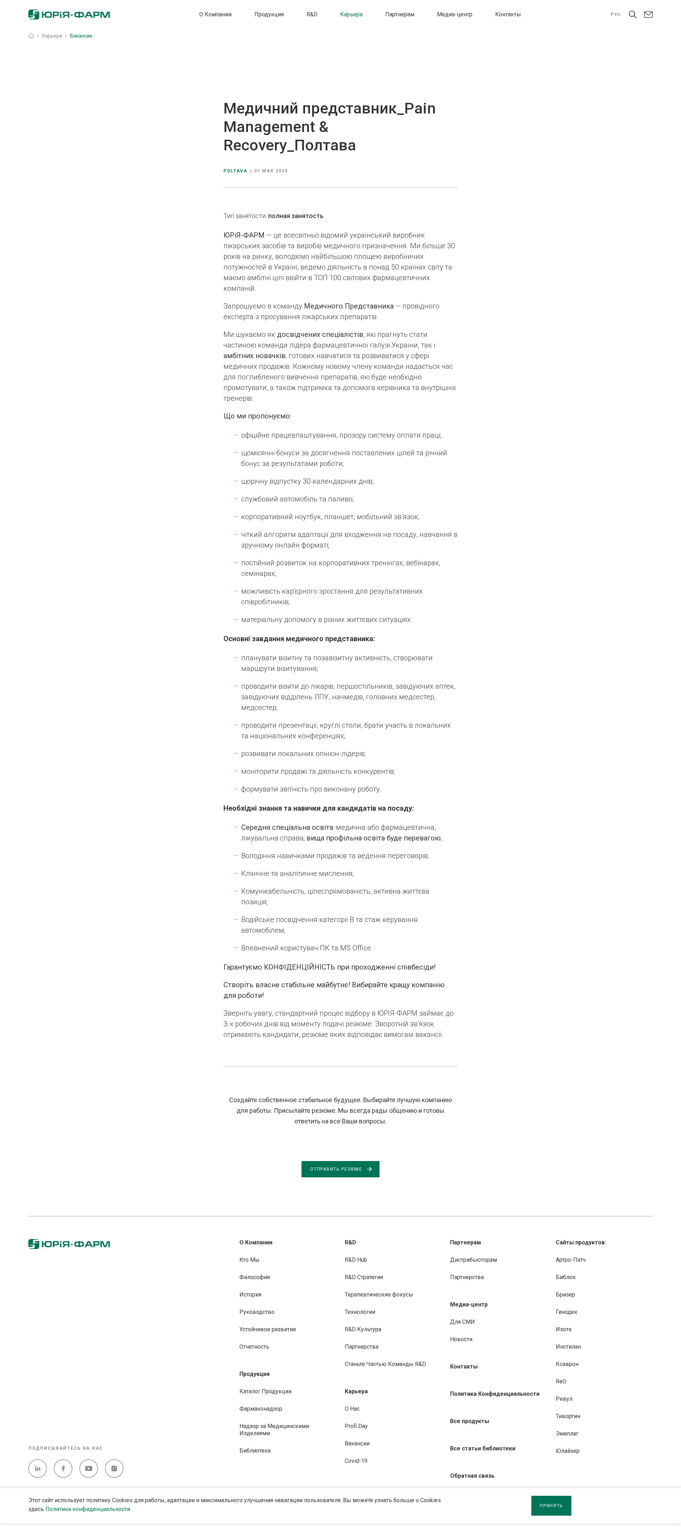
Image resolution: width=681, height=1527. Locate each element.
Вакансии (357, 1443)
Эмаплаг (567, 1433)
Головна (31, 36)
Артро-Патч (571, 1259)
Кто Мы (249, 1259)
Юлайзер (568, 1451)
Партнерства (361, 1346)
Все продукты (469, 1421)
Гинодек (566, 1312)
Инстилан (568, 1346)
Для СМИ (462, 1321)
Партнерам (399, 14)
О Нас (352, 1408)
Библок (566, 1277)
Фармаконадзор (260, 1408)
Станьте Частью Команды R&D (385, 1364)
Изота (563, 1329)
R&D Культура (363, 1329)
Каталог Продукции (265, 1391)
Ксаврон (567, 1364)
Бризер (565, 1294)
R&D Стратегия (364, 1277)
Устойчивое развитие (267, 1329)
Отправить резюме (336, 1169)
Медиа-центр (454, 14)
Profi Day (356, 1426)
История (250, 1294)
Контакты (508, 14)
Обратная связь (472, 1475)
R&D (311, 14)
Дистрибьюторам (473, 1259)
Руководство (257, 1312)
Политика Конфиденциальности (494, 1393)
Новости (461, 1339)
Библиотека (255, 1450)
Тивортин (568, 1416)
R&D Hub (356, 1259)
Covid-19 (356, 1460)
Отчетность (254, 1346)
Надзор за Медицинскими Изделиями (274, 1430)
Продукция (269, 14)
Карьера (351, 14)
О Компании (215, 14)
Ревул (564, 1398)
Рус (616, 14)
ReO (561, 1381)
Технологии (360, 1312)
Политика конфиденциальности (87, 1509)
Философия (254, 1277)
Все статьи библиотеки (482, 1448)
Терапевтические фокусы (379, 1294)
